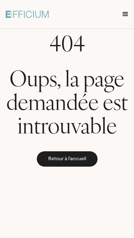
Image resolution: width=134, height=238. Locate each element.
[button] (125, 14)
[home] (27, 14)
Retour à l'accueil (67, 159)
